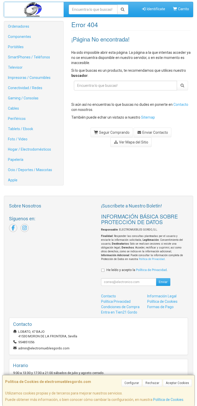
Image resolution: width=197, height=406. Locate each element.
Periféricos (17, 119)
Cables (13, 108)
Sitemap (148, 117)
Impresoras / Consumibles (29, 78)
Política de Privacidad (152, 259)
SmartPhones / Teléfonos (29, 57)
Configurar (131, 383)
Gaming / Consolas (23, 98)
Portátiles (16, 47)
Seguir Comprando (114, 132)
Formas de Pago (160, 307)
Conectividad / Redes (25, 88)
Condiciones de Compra (120, 307)
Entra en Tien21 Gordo (119, 312)
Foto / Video (17, 139)
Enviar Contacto (155, 132)
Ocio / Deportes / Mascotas (30, 170)
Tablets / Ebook (20, 129)
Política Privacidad (116, 301)
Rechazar (152, 383)
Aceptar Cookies (177, 383)
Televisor (15, 67)
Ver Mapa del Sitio (133, 142)
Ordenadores (18, 26)
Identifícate (155, 9)
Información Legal (161, 296)
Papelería (15, 160)
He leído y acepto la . (137, 270)
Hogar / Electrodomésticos (29, 149)
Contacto (180, 104)
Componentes (19, 37)
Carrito (183, 9)
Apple (12, 180)
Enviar (163, 282)
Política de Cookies (168, 400)
